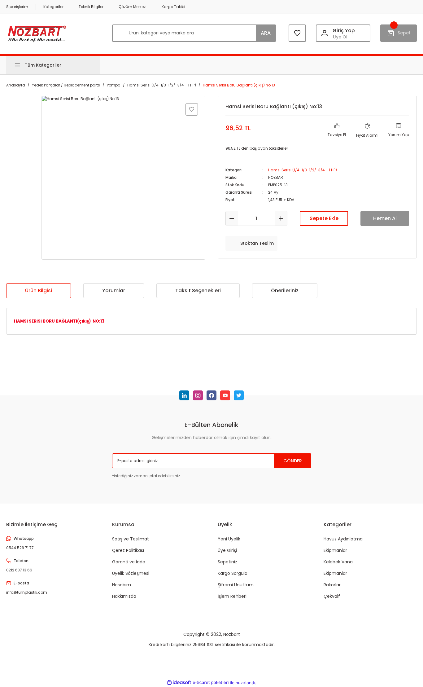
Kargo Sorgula (232, 573)
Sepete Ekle (324, 218)
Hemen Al (385, 218)
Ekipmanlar (335, 550)
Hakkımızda (124, 596)
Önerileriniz (285, 290)
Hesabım (121, 585)
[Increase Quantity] (281, 218)
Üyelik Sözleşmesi (130, 573)
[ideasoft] (179, 683)
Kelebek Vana (338, 562)
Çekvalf (332, 596)
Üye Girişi (227, 550)
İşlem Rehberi (232, 596)
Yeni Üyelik (229, 539)
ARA (266, 33)
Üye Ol (340, 37)
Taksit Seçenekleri (198, 290)
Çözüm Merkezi (132, 6)
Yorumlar (113, 290)
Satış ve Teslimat (130, 539)
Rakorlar (332, 585)
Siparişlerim (17, 6)
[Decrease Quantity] (232, 218)
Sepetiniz (227, 562)
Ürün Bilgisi (38, 290)
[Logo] (37, 33)
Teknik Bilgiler (91, 6)
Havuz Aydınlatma (343, 539)
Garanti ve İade (128, 562)
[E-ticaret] (211, 682)
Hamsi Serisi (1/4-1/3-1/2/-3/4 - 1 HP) (302, 170)
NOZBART (276, 177)
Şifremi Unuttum (236, 585)
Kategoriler (53, 6)
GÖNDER (292, 461)
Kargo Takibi (173, 6)
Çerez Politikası (128, 550)
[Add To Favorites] (191, 109)
